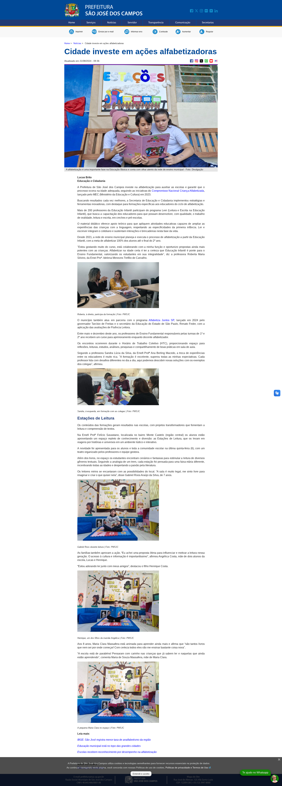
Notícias (111, 22)
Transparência (156, 22)
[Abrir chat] (275, 779)
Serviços (90, 22)
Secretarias (208, 22)
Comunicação (182, 22)
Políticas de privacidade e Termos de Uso (186, 767)
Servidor (132, 22)
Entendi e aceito (141, 773)
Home (71, 22)
